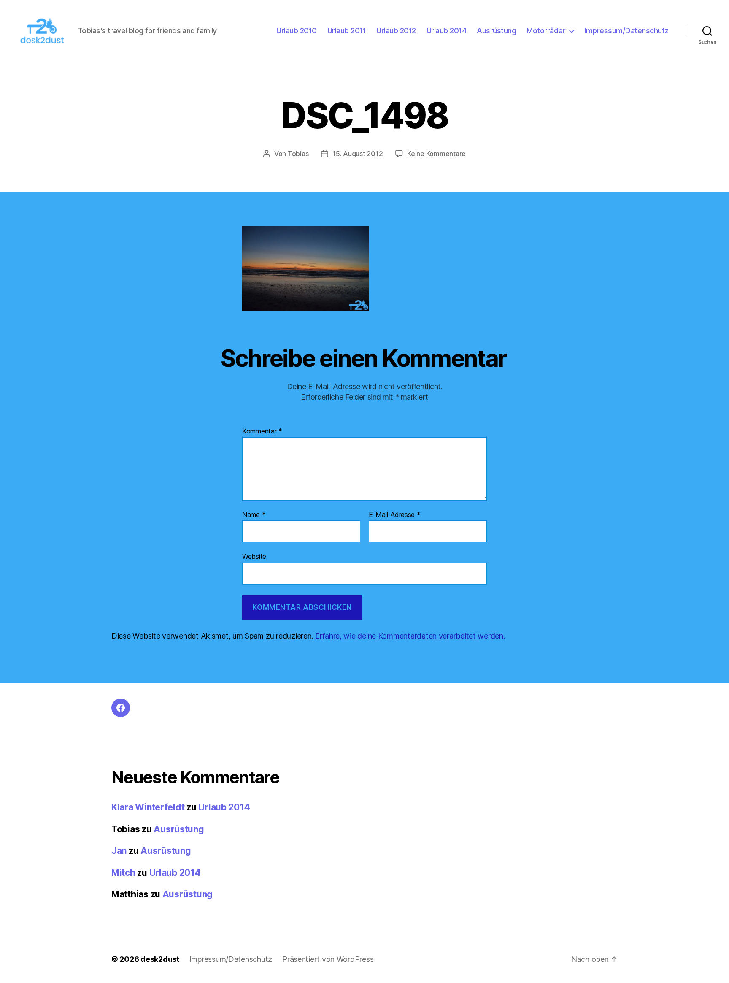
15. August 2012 (357, 153)
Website (254, 556)
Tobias (298, 153)
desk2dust (159, 959)
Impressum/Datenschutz (626, 30)
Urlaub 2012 (396, 30)
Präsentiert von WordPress (327, 959)
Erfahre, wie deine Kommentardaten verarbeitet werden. (410, 635)
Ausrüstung (496, 30)
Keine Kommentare (436, 153)
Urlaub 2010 (296, 30)
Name (253, 515)
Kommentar (262, 431)
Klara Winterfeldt (147, 807)
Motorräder (545, 30)
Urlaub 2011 (346, 30)
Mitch (123, 872)
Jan (119, 850)
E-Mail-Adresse (395, 515)
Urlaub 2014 (447, 30)
